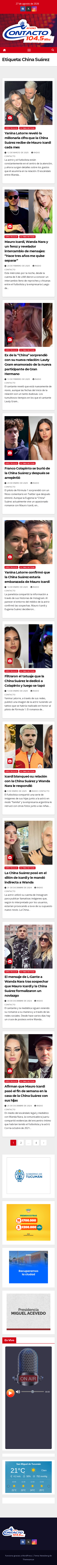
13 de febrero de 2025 (19, 379)
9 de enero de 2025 (17, 791)
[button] (53, 50)
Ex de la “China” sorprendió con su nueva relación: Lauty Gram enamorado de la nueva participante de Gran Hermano (28, 364)
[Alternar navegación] (29, 50)
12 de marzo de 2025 (18, 152)
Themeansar (28, 1559)
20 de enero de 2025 (17, 483)
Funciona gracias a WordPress (19, 1555)
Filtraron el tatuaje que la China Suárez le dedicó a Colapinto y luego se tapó (25, 681)
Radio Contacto (41, 791)
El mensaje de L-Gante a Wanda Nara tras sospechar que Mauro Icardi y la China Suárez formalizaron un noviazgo (26, 986)
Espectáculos (11, 128)
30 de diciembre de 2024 (19, 1001)
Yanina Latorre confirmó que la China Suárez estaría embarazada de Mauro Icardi (27, 577)
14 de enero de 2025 (17, 691)
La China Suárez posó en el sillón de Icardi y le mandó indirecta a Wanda (25, 877)
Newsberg (44, 1555)
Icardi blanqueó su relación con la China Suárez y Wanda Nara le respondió (27, 781)
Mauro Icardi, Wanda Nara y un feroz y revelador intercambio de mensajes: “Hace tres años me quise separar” (26, 251)
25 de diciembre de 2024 (19, 1105)
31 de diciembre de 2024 (19, 887)
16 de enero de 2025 (17, 587)
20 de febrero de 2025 (19, 266)
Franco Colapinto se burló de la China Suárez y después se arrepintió (27, 473)
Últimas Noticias (27, 128)
